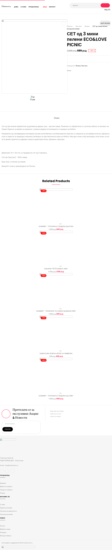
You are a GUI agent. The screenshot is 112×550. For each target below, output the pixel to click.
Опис (57, 118)
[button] (106, 9)
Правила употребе (6, 508)
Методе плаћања (5, 536)
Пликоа (2, 493)
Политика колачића (6, 514)
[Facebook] (74, 71)
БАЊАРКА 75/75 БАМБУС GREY (56, 269)
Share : (69, 71)
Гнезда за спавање (6, 490)
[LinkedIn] (81, 71)
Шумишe (3, 483)
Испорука (3, 532)
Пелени (87, 26)
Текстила (78, 26)
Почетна (69, 26)
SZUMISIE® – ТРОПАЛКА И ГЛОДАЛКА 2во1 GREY (56, 396)
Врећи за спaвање (6, 486)
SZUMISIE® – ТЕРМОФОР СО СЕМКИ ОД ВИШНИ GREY (56, 311)
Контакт (2, 526)
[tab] (57, 118)
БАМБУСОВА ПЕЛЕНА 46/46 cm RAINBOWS (56, 353)
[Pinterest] (84, 71)
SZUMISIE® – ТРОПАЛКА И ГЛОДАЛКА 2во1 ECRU (56, 226)
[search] (105, 5)
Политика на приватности (8, 511)
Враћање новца (5, 529)
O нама (2, 505)
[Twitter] (77, 71)
